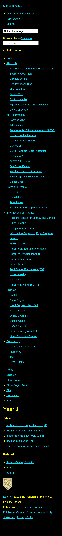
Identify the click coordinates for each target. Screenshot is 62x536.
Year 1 (10, 400)
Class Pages (13, 380)
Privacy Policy (25, 517)
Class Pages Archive (18, 385)
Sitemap (31, 512)
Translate (26, 38)
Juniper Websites (35, 507)
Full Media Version (14, 512)
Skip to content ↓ (12, 5)
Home (9, 369)
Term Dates (13, 18)
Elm (8, 390)
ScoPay (10, 23)
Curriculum (12, 395)
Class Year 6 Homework (20, 13)
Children (11, 374)
